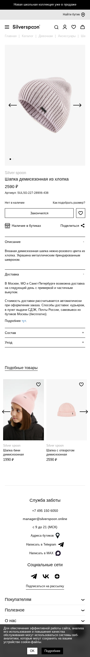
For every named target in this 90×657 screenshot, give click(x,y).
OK (32, 651)
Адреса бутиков (42, 535)
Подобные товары (21, 368)
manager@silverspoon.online (45, 519)
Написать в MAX (41, 553)
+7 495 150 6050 (45, 511)
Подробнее (52, 651)
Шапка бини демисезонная (13, 452)
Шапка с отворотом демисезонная (60, 452)
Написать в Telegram (41, 544)
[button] (10, 159)
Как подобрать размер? (69, 202)
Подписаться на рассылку (45, 586)
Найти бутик (71, 14)
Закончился (39, 213)
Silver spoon (15, 173)
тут (24, 321)
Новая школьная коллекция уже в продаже (45, 4)
